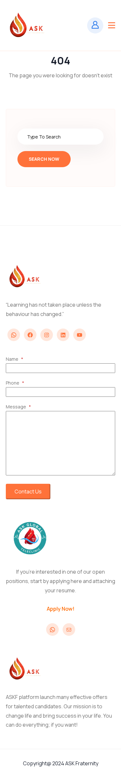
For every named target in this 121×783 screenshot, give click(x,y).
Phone (15, 383)
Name (14, 359)
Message (18, 407)
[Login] (95, 25)
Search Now (44, 159)
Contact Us (28, 491)
